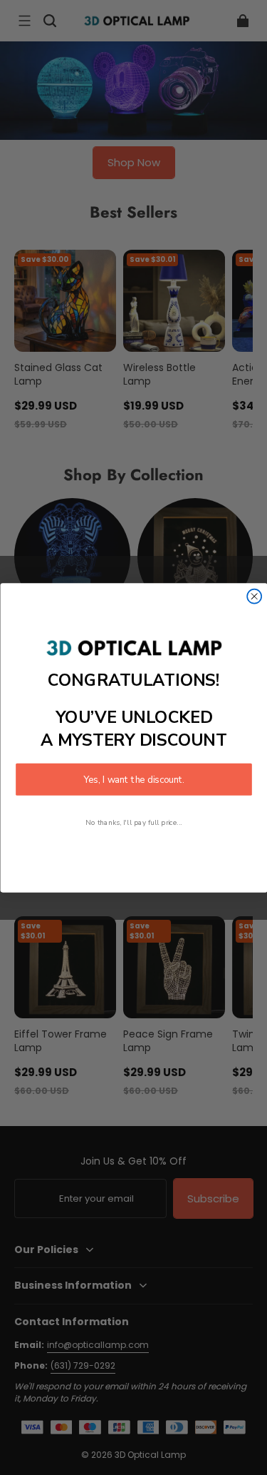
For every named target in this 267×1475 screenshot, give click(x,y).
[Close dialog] (254, 596)
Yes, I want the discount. (133, 779)
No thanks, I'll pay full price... (133, 821)
